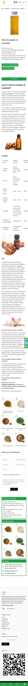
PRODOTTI (4, 621)
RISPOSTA (4, 626)
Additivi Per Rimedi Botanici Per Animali (13, 505)
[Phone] (10, 684)
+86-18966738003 (10, 608)
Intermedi (5, 511)
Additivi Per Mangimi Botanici (11, 509)
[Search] (23, 2)
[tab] (14, 79)
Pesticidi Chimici (7, 513)
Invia (14, 489)
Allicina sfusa (20, 411)
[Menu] (25, 2)
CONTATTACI (5, 625)
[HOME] (2, 8)
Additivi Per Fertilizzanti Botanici (11, 503)
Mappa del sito (6, 628)
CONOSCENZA (6, 623)
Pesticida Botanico (8, 501)
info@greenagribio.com (9, 384)
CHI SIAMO (5, 619)
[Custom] (3, 684)
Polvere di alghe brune (7, 445)
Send (5, 644)
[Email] (18, 684)
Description (14, 78)
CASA (3, 617)
